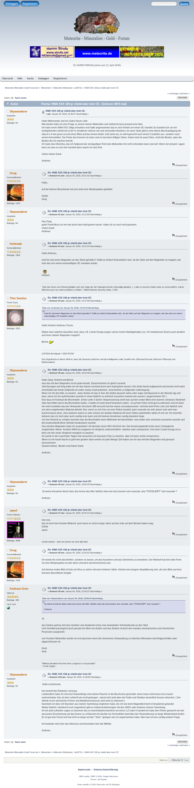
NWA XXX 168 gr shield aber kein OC (65, 111)
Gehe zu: (164, 760)
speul (13, 510)
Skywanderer (18, 111)
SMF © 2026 (96, 776)
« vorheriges (173, 93)
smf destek (102, 779)
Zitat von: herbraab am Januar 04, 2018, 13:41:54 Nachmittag (70, 308)
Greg (13, 173)
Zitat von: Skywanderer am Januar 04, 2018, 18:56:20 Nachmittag (72, 598)
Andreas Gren (19, 588)
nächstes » (185, 93)
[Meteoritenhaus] (8, 608)
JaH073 (77, 88)
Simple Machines (110, 776)
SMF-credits (84, 776)
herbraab (16, 243)
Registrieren (30, 3)
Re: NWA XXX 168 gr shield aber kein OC (70, 172)
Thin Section (18, 298)
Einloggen (12, 3)
